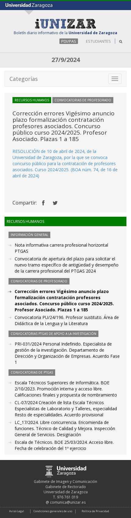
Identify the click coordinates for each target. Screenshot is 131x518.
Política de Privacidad (95, 511)
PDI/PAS (68, 41)
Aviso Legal (16, 511)
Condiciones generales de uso (53, 511)
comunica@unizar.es (68, 502)
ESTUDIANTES (98, 41)
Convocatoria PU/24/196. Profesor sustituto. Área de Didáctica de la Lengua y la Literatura (67, 320)
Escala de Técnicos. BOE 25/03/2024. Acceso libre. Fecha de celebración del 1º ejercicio (64, 445)
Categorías (23, 78)
